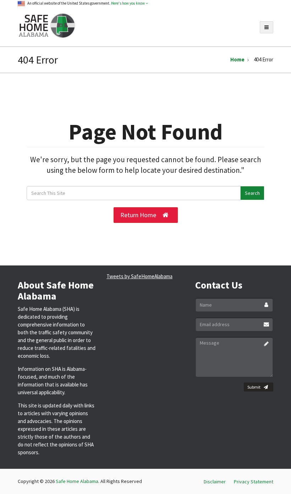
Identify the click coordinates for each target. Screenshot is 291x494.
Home (237, 59)
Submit (253, 387)
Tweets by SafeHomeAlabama (139, 276)
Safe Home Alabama (77, 481)
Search (252, 193)
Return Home (138, 215)
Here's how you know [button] (128, 3)
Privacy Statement (253, 481)
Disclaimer (215, 481)
